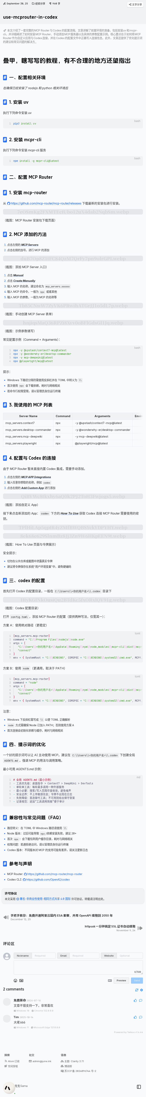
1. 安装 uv (18, 102)
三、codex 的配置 (27, 580)
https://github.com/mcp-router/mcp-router (54, 874)
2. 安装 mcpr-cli (25, 139)
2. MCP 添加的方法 (28, 234)
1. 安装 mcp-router (28, 192)
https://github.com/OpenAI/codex (48, 879)
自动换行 (127, 120)
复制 (137, 120)
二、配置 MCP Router (31, 177)
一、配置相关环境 (27, 77)
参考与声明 (20, 863)
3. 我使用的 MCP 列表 (30, 405)
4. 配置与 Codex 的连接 (32, 458)
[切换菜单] (139, 1087)
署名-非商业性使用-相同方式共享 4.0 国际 (45, 899)
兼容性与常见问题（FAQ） (36, 817)
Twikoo (131, 1032)
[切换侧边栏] (136, 1081)
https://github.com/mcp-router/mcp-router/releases (46, 203)
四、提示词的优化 (27, 744)
